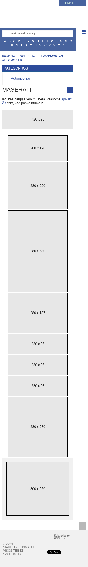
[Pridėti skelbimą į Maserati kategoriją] (70, 90)
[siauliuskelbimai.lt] (39, 20)
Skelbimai (28, 56)
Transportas (52, 56)
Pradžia (8, 56)
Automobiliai (12, 60)
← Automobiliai (18, 78)
